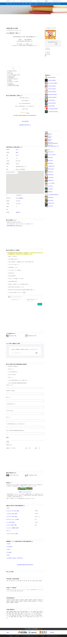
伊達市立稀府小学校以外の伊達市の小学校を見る (25, 564)
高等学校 (26, 3)
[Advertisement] (33, 20)
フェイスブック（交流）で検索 (11, 516)
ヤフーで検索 (8, 552)
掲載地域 (43, 635)
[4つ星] (23, 112)
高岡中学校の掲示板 (50, 171)
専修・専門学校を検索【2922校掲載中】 (53, 108)
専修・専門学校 (51, 3)
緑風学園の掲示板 (50, 191)
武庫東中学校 (49, 140)
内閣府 (8, 632)
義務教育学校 (31, 3)
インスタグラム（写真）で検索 (11, 513)
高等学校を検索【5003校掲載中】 (52, 91)
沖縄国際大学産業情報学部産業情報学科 (53, 143)
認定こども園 (15, 3)
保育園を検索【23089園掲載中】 (52, 80)
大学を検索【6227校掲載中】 (51, 100)
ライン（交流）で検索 (10, 522)
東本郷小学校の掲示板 (50, 180)
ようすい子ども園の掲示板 (51, 183)
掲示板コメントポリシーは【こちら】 (25, 491)
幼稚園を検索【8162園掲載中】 (52, 77)
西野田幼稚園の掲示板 (50, 163)
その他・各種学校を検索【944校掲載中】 (53, 111)
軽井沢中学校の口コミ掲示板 (12, 335)
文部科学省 (18, 212)
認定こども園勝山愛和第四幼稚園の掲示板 (53, 194)
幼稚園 (7, 3)
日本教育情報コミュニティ (30, 635)
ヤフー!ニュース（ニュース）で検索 (12, 519)
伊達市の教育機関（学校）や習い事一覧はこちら (15, 225)
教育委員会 (52, 632)
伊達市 (17, 152)
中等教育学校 (36, 3)
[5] (32, 300)
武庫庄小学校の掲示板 (50, 197)
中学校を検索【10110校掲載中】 (52, 88)
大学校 (47, 3)
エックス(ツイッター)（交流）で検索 (12, 510)
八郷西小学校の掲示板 (50, 174)
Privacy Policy (17, 635)
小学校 (19, 3)
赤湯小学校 (49, 134)
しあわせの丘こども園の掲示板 (52, 154)
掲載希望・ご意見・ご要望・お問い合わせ (52, 635)
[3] (30, 300)
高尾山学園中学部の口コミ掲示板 (32, 335)
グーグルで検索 (9, 546)
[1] (27, 300)
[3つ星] (22, 112)
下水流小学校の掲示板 (50, 177)
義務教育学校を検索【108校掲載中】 (52, 94)
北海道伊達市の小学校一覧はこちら (25, 124)
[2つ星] (21, 112)
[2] (28, 300)
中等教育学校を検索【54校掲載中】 (52, 97)
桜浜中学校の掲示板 (50, 160)
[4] (31, 300)
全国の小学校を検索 (25, 121)
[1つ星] (20, 112)
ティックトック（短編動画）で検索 (12, 527)
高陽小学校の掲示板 (50, 157)
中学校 (23, 3)
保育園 (11, 3)
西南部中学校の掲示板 (50, 200)
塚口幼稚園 (49, 137)
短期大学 (43, 3)
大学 (40, 3)
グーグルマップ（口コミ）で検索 (12, 533)
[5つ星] (24, 112)
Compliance (10, 635)
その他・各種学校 (57, 3)
